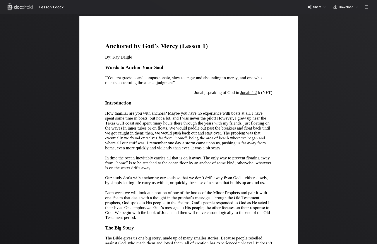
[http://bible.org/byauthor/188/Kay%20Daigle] (123, 57)
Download (346, 7)
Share (317, 7)
